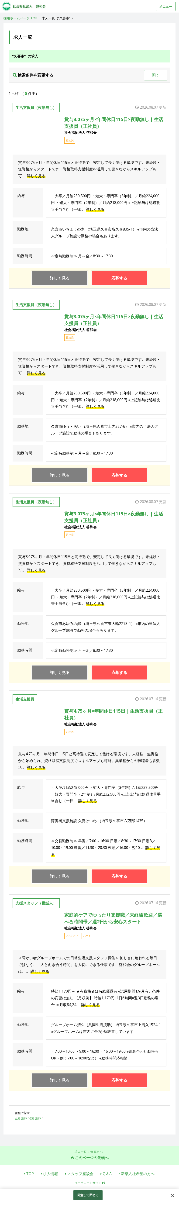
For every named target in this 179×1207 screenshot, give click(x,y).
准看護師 (35, 1118)
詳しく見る (36, 175)
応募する (119, 278)
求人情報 (50, 1173)
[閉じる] (173, 1195)
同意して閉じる (88, 1195)
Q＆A (107, 1173)
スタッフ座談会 (80, 1173)
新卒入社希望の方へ (138, 1173)
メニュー (165, 6)
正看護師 (21, 1118)
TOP (30, 1173)
